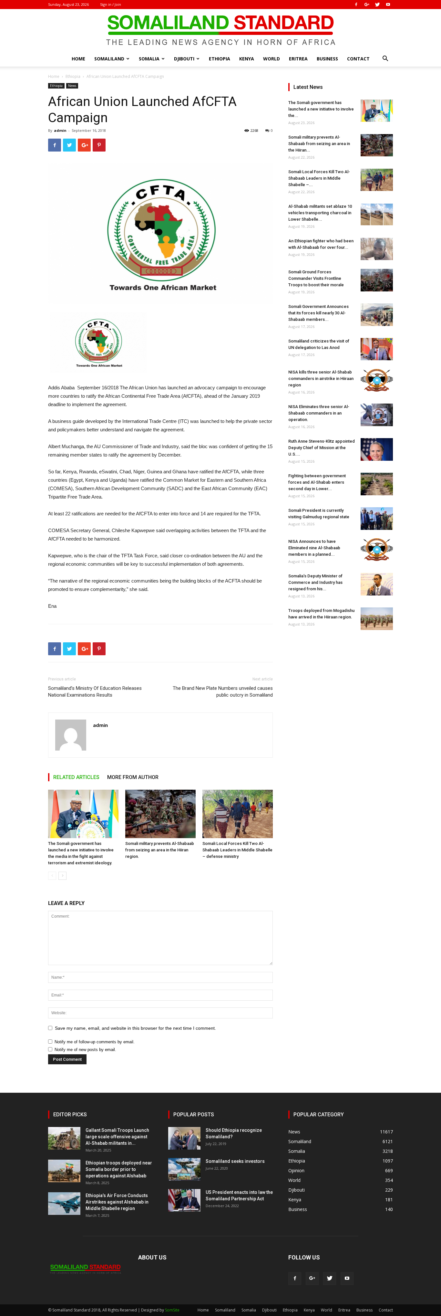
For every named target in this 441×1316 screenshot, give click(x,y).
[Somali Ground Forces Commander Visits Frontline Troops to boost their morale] (377, 280)
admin (60, 130)
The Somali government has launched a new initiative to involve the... (321, 109)
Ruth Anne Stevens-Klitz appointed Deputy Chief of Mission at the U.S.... (321, 448)
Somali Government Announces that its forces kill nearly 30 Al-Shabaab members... (318, 313)
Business (327, 59)
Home (78, 59)
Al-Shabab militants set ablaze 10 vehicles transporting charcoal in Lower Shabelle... (320, 213)
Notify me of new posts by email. (85, 1049)
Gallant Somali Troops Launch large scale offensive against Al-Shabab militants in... (117, 1137)
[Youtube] (388, 4)
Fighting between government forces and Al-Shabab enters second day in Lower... (317, 482)
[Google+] (367, 4)
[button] (385, 59)
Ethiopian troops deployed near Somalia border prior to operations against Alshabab (119, 1169)
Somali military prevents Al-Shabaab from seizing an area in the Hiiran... (319, 144)
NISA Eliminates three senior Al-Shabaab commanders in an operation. (318, 413)
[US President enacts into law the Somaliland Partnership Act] (184, 1200)
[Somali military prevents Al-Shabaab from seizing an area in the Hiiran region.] (160, 814)
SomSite (172, 1310)
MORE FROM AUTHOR (133, 777)
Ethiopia (219, 59)
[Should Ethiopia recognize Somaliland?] (184, 1138)
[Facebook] (356, 4)
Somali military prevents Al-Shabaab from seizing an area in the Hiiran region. (159, 850)
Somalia (149, 59)
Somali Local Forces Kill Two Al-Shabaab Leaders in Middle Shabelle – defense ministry (237, 850)
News (72, 85)
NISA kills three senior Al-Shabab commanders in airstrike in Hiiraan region (321, 378)
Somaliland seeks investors (235, 1161)
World (271, 59)
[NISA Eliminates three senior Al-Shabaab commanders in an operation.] (377, 415)
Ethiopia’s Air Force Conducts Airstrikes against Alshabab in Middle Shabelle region (117, 1202)
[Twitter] (377, 4)
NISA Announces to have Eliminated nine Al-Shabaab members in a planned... (314, 548)
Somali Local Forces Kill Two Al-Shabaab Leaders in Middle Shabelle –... (319, 178)
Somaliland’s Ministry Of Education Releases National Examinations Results (95, 691)
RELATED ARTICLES (76, 777)
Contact (358, 59)
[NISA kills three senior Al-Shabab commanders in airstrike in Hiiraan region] (377, 380)
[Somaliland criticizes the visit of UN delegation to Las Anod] (377, 349)
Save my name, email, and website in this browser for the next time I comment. (135, 1028)
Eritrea (298, 59)
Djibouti (184, 59)
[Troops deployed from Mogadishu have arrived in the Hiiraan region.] (377, 618)
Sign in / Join (110, 4)
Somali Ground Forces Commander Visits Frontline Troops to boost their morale (316, 278)
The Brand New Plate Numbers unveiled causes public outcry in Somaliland (223, 691)
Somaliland (109, 59)
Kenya (246, 59)
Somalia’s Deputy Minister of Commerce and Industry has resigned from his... (315, 582)
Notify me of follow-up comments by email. (95, 1041)
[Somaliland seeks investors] (184, 1169)
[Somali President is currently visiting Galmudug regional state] (377, 518)
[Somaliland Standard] (220, 30)
